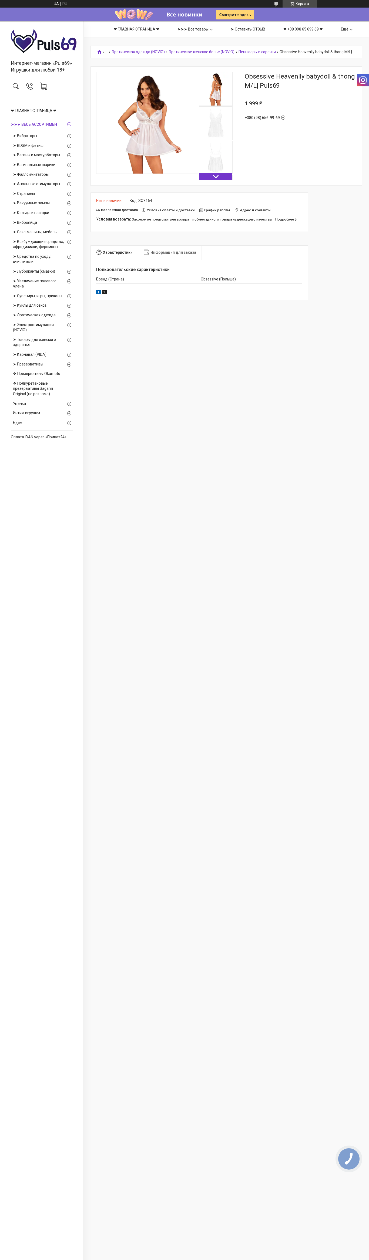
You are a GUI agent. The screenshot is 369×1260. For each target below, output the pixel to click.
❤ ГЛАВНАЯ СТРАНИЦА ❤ (33, 111)
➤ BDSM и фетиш (28, 145)
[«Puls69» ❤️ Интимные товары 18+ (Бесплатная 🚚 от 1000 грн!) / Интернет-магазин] (42, 41)
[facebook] (98, 293)
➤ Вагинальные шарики (34, 164)
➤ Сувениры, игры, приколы (37, 296)
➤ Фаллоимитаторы (31, 174)
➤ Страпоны (24, 193)
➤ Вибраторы (25, 136)
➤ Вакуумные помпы (31, 203)
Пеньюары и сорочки (257, 52)
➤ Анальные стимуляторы (36, 184)
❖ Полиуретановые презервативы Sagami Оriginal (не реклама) (33, 388)
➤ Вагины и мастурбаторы (36, 155)
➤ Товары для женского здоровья (34, 342)
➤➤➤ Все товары (193, 29)
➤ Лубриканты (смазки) (34, 271)
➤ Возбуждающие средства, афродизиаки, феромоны (38, 244)
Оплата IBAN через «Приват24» (38, 437)
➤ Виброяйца (25, 222)
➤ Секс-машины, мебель (35, 232)
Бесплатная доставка (119, 210)
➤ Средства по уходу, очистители (32, 259)
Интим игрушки (26, 413)
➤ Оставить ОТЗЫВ (248, 29)
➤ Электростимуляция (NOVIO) (33, 327)
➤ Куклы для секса (29, 305)
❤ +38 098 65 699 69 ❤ (303, 29)
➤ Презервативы (28, 364)
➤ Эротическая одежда (34, 315)
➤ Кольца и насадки (31, 213)
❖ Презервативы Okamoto (36, 373)
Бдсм (17, 423)
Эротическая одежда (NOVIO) (138, 52)
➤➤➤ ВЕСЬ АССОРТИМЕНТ (35, 124)
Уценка (19, 403)
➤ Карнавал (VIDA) (29, 354)
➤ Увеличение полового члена (34, 284)
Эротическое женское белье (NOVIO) (201, 52)
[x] (104, 293)
